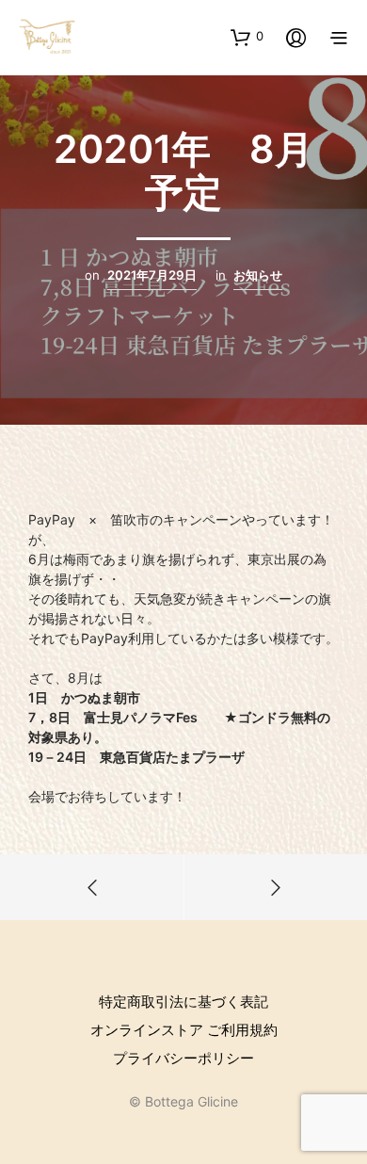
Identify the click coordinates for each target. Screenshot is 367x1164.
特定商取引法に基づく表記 (183, 1001)
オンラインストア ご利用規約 (184, 1030)
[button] (247, 36)
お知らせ (257, 275)
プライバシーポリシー (183, 1058)
